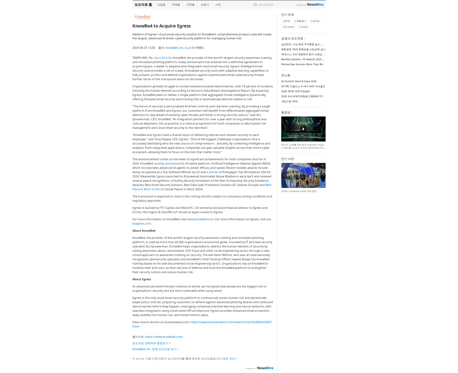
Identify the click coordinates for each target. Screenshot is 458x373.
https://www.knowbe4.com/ (164, 337)
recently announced (167, 163)
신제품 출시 (300, 21)
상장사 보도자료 (292, 38)
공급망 (286, 21)
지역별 (190, 4)
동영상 (285, 112)
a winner (212, 172)
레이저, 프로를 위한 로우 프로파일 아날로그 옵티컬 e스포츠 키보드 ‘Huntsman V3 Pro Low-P (303, 148)
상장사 (205, 4)
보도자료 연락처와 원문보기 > (151, 343)
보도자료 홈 (143, 4)
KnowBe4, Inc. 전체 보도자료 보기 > (155, 349)
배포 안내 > (230, 358)
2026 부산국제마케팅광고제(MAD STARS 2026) (307, 96)
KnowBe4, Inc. (174, 48)
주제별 (176, 4)
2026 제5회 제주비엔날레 (295, 91)
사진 (218, 4)
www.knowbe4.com (200, 219)
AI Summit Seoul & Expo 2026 (298, 81)
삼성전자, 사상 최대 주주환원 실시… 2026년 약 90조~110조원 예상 (319, 44)
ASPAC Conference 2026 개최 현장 (299, 191)
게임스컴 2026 (289, 101)
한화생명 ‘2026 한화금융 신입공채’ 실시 (303, 49)
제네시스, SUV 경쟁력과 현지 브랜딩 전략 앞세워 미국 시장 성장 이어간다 (322, 54)
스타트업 (303, 26)
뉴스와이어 (163, 58)
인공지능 (315, 21)
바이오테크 (288, 26)
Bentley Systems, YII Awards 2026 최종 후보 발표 (310, 59)
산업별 (161, 4)
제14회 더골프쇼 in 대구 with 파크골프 (303, 86)
